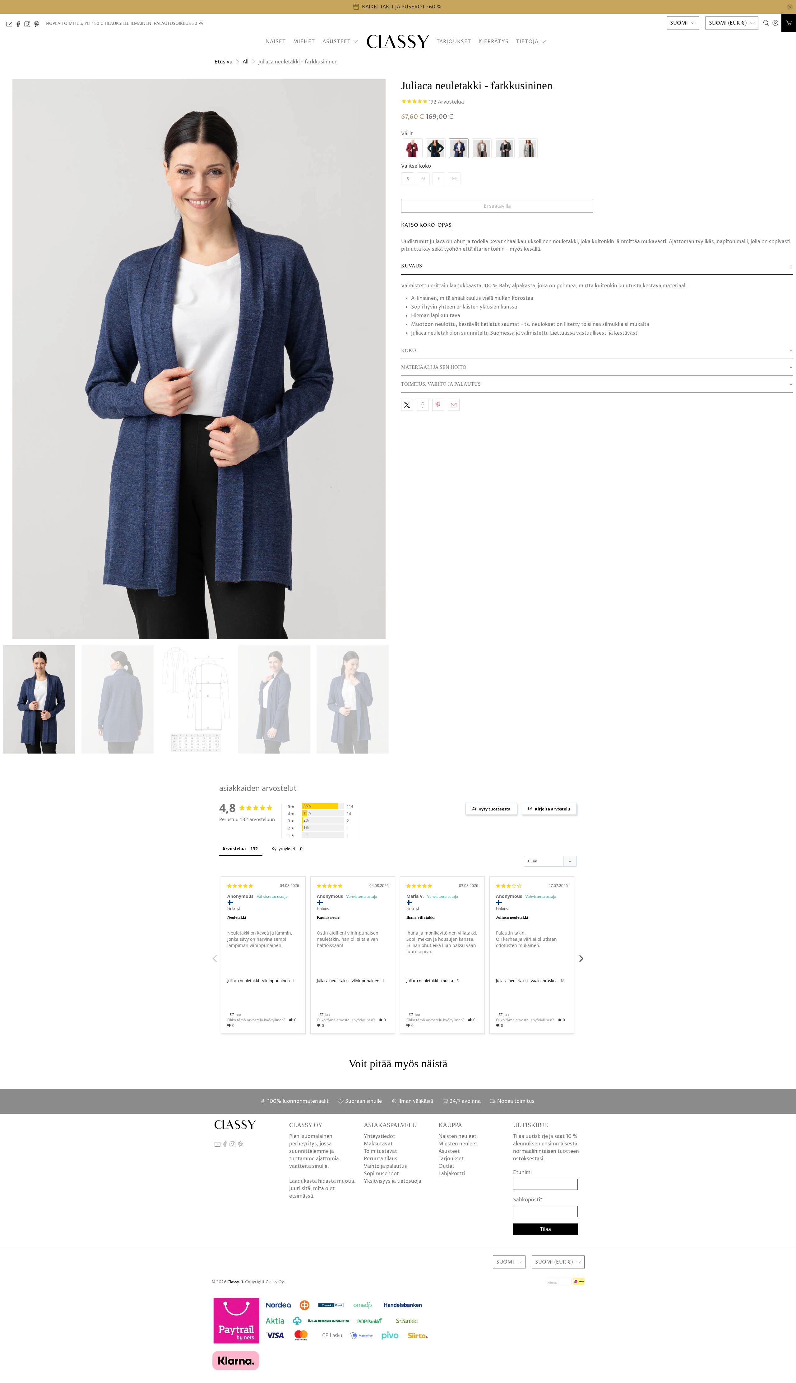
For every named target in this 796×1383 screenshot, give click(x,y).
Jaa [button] (238, 1014)
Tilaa (545, 1229)
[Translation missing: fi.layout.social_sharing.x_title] (407, 405)
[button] (413, 148)
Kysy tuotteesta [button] (495, 809)
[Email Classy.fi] (10, 26)
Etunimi (522, 1172)
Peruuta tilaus (380, 1158)
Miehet (304, 41)
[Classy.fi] (398, 41)
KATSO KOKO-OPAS (426, 225)
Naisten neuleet (457, 1136)
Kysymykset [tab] (283, 849)
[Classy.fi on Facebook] (19, 26)
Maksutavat (378, 1143)
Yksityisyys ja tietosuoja (392, 1181)
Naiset (276, 41)
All (245, 61)
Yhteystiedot (379, 1136)
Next (581, 955)
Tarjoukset (454, 41)
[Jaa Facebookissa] (422, 405)
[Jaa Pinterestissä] (438, 405)
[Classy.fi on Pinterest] (38, 26)
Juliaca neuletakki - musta (429, 980)
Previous (214, 955)
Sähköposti (528, 1199)
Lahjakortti (451, 1173)
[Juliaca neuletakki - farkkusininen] (199, 359)
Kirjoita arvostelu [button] (552, 809)
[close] (790, 7)
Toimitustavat (380, 1151)
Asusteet (336, 41)
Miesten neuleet (457, 1143)
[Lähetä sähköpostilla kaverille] (454, 405)
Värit (407, 133)
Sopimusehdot (381, 1173)
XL (454, 179)
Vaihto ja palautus (385, 1166)
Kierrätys (494, 41)
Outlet (446, 1166)
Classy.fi (235, 1282)
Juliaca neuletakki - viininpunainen (258, 980)
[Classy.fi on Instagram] (28, 26)
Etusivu (224, 61)
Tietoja (527, 41)
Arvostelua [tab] (234, 849)
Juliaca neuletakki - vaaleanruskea (527, 980)
